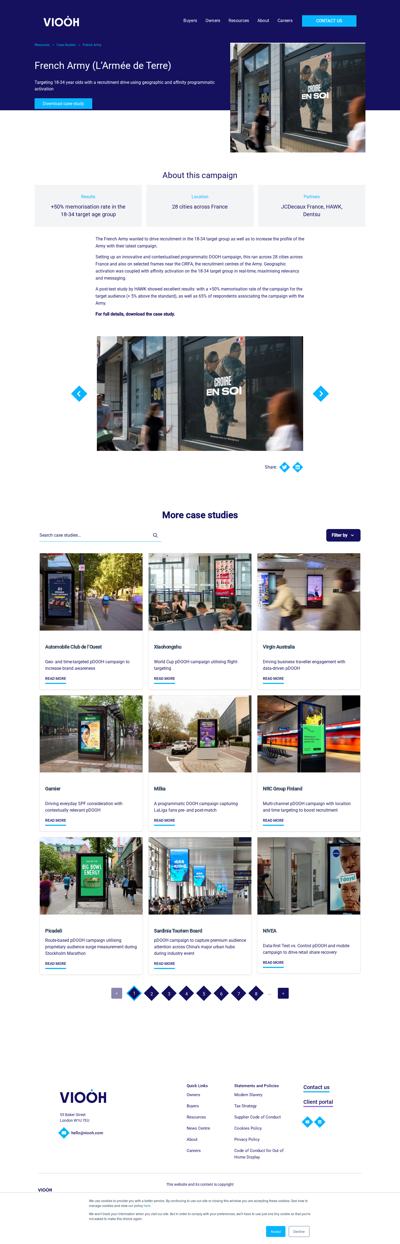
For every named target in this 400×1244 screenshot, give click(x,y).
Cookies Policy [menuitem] (248, 1128)
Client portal (318, 1102)
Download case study (63, 103)
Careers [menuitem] (285, 20)
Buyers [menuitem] (190, 20)
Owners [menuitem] (212, 20)
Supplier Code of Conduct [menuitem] (257, 1117)
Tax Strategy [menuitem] (245, 1106)
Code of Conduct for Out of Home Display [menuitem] (259, 1154)
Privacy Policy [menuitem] (247, 1139)
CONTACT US (329, 20)
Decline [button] (299, 1231)
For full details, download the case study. (135, 314)
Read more (55, 678)
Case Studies (66, 45)
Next (321, 394)
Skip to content (14, 4)
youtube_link (307, 1122)
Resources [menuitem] (239, 20)
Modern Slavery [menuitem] (248, 1094)
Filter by (339, 535)
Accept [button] (276, 1231)
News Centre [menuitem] (198, 1128)
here (147, 1205)
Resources (42, 45)
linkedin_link (320, 1122)
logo (83, 1096)
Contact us (316, 1087)
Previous (79, 394)
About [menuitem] (263, 20)
